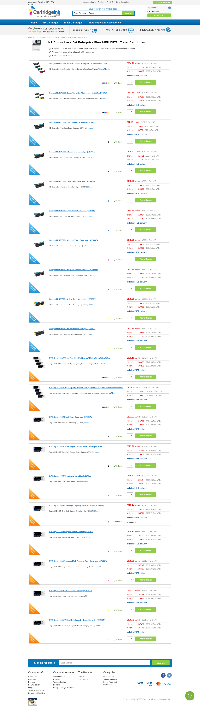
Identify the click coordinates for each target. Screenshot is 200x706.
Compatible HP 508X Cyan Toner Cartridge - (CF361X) (72, 211)
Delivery (31, 682)
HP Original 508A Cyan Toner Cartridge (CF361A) (70, 476)
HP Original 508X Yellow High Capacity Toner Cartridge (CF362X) (77, 620)
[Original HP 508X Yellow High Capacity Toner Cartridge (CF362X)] (39, 627)
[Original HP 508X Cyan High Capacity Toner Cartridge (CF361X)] (39, 512)
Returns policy (34, 685)
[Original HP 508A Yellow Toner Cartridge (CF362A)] (39, 597)
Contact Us (124, 2)
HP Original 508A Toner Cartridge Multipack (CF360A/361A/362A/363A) (79, 358)
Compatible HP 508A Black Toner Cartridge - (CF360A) (72, 122)
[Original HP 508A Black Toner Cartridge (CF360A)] (39, 423)
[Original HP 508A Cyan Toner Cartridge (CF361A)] (39, 482)
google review (47, 30)
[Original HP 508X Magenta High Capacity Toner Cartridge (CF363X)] (39, 568)
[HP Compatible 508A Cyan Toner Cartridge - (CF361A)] (39, 191)
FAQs (30, 688)
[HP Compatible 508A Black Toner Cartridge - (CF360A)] (39, 132)
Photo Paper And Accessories (110, 683)
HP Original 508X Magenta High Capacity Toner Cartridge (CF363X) (78, 561)
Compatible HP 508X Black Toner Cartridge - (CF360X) (72, 152)
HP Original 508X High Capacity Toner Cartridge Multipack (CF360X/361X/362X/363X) (86, 387)
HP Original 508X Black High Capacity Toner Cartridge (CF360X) (76, 446)
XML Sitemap (83, 679)
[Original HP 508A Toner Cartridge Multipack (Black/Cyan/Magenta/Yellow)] (39, 367)
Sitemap (81, 677)
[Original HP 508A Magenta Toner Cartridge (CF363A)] (39, 538)
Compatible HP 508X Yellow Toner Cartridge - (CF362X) (72, 328)
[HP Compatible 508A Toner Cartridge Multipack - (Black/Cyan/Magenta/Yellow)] (39, 73)
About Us (32, 679)
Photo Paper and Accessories (104, 22)
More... (107, 69)
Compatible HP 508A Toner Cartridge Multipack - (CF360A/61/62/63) (78, 63)
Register (101, 2)
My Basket (152, 7)
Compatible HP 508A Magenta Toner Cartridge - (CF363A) (73, 240)
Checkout (159, 15)
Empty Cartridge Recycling (64, 688)
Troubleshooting (59, 682)
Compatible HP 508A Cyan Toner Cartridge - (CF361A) (72, 181)
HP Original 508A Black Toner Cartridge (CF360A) (70, 417)
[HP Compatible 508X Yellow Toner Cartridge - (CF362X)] (39, 338)
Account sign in (89, 2)
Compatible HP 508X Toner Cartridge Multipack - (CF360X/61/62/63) (78, 93)
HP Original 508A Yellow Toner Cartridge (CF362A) (70, 590)
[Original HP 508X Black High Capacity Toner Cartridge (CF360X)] (39, 453)
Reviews (56, 685)
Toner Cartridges (73, 22)
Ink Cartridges (50, 22)
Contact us (32, 677)
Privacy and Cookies (36, 693)
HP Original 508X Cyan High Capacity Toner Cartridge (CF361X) (76, 505)
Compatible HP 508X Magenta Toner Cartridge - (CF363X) (73, 270)
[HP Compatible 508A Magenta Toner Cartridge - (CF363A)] (39, 250)
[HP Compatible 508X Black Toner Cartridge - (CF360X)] (39, 161)
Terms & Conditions (36, 690)
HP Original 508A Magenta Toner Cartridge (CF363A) (71, 532)
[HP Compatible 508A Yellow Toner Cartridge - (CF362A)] (39, 309)
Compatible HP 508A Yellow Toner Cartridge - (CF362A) (72, 299)
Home (34, 22)
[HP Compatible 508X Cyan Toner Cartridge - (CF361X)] (39, 220)
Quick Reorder (163, 2)
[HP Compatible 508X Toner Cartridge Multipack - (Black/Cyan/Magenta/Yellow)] (39, 100)
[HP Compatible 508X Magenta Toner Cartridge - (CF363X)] (39, 279)
